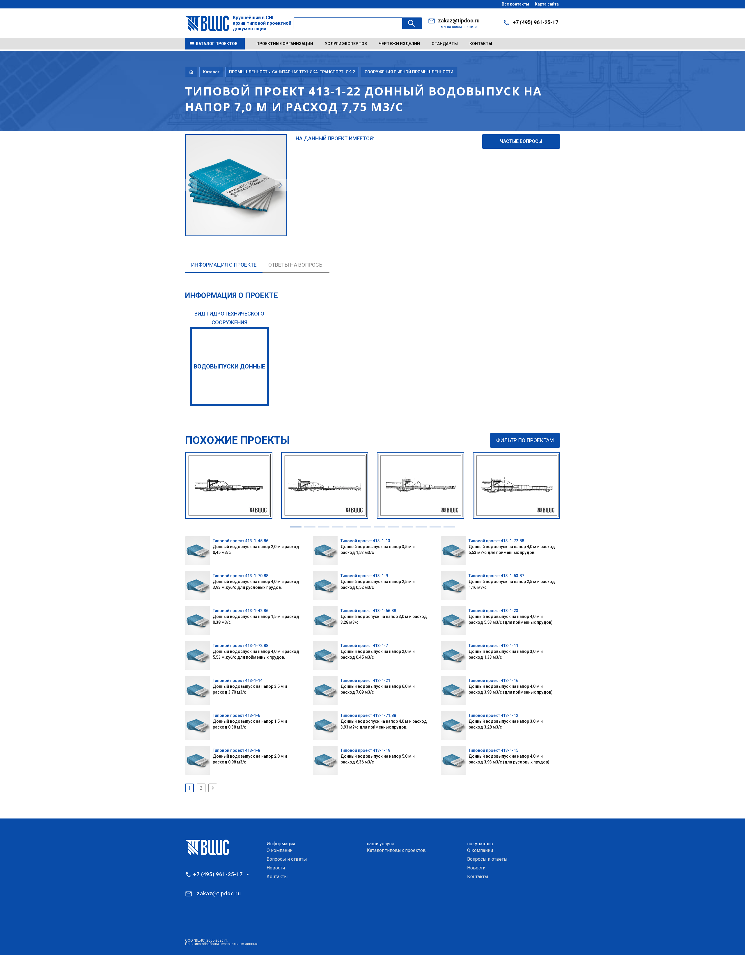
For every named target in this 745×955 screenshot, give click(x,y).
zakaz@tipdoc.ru (459, 20)
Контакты (480, 44)
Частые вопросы (521, 141)
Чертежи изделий (399, 44)
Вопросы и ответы (287, 859)
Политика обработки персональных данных (221, 944)
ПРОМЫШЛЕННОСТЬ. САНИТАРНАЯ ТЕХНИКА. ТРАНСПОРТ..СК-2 (292, 72)
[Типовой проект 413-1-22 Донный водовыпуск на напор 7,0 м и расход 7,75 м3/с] (236, 138)
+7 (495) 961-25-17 (535, 22)
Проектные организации (284, 44)
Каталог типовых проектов (396, 850)
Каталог (211, 72)
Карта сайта (547, 4)
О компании (279, 850)
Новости (276, 868)
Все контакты (515, 4)
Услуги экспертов (346, 44)
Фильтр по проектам (525, 440)
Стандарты (445, 44)
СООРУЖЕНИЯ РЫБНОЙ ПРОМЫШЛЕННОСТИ (409, 72)
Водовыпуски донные (229, 366)
